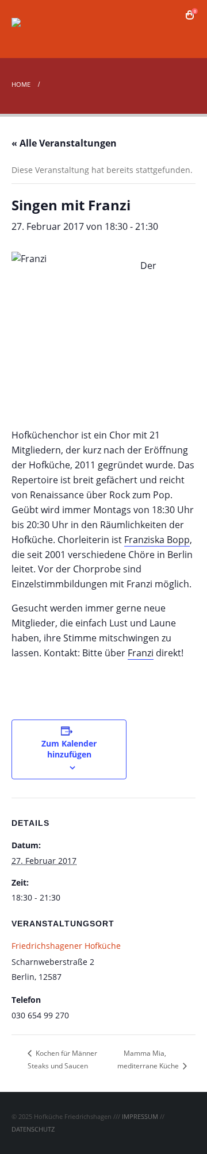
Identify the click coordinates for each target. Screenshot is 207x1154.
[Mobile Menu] (185, 35)
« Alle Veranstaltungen (64, 143)
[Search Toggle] (173, 15)
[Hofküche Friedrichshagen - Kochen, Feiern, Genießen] (43, 29)
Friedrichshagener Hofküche (66, 945)
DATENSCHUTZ (33, 1129)
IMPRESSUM (140, 1116)
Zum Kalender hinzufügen (69, 749)
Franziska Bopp (157, 539)
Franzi (141, 653)
